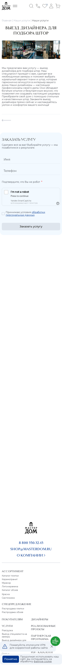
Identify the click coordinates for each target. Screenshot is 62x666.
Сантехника (8, 598)
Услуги (7, 626)
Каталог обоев (10, 590)
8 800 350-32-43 (31, 542)
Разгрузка (7, 630)
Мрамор (6, 583)
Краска (6, 594)
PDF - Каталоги (42, 652)
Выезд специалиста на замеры (14, 635)
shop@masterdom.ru (31, 549)
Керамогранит (10, 579)
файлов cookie (43, 661)
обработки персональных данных (25, 214)
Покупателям (12, 619)
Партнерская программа (41, 637)
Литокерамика (10, 586)
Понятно (10, 659)
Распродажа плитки (13, 608)
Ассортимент (12, 571)
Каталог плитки (10, 575)
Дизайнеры (39, 619)
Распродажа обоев (12, 612)
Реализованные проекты (43, 627)
